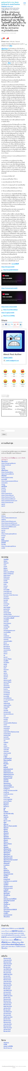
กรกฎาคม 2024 (8, 1002)
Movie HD (6, 644)
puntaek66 (7, 692)
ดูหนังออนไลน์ (5, 540)
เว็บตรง (5, 897)
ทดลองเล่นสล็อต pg (9, 787)
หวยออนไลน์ (7, 879)
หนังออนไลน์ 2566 (8, 874)
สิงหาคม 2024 (7, 1001)
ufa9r (5, 744)
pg (4, 655)
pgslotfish (6, 685)
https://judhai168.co (7, 472)
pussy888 (4, 479)
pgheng (6, 675)
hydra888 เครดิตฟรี (9, 618)
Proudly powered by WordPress (8, 1066)
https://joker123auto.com (8, 521)
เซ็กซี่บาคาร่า (7, 891)
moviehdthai (7, 650)
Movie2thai (7, 648)
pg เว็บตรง (6, 662)
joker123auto (7, 623)
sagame (3, 519)
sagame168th (7, 705)
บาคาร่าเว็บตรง (7, 801)
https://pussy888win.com (8, 526)
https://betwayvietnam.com (9, 500)
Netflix (5, 651)
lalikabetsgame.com (9, 630)
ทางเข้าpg (6, 792)
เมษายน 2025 (7, 986)
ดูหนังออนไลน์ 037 (8, 772)
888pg (5, 568)
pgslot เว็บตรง (7, 682)
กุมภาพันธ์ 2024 (8, 1011)
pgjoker (6, 676)
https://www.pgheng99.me (9, 533)
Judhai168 (6, 627)
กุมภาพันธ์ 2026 (8, 969)
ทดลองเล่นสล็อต (8, 785)
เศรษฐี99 (6, 913)
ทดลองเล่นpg (7, 783)
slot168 (6, 719)
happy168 (6, 611)
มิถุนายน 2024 (7, 1004)
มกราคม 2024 (7, 1013)
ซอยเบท (6, 762)
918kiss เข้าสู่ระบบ (9, 573)
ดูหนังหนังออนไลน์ (8, 769)
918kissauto (7, 575)
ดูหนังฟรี (3, 542)
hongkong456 (8, 614)
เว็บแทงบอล (7, 911)
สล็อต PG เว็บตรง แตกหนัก (10, 826)
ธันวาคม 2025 (7, 972)
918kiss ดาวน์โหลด (9, 571)
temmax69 (7, 739)
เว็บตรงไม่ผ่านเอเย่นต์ (9, 900)
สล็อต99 (6, 840)
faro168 (3, 544)
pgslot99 (6, 683)
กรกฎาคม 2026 (8, 960)
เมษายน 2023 (7, 1029)
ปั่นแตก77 (6, 804)
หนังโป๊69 (6, 875)
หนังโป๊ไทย (4, 486)
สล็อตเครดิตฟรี (7, 851)
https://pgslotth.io (6, 493)
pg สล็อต (6, 660)
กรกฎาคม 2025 (8, 981)
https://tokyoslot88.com (8, 498)
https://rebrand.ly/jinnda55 (9, 288)
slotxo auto (7, 726)
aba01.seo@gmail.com (12, 360)
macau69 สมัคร (8, 641)
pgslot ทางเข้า (7, 680)
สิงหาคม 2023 (7, 1022)
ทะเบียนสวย (7, 788)
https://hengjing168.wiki (8, 463)
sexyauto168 (7, 712)
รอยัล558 (6, 817)
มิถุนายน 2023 (7, 1026)
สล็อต (10, 45)
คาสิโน (5, 756)
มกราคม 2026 (7, 971)
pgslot (3, 504)
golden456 (7, 609)
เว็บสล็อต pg (7, 904)
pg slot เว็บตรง (7, 659)
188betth (6, 563)
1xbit (5, 564)
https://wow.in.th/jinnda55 (9, 306)
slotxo (5, 724)
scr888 (6, 708)
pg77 (5, 667)
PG (6, 931)
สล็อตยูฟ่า (6, 847)
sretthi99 (6, 730)
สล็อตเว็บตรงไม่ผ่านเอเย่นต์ (10, 859)
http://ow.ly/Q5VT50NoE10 (10, 269)
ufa (4, 740)
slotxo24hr (4, 482)
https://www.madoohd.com (9, 517)
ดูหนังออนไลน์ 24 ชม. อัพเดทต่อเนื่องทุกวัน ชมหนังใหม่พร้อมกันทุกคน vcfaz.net (10, 4)
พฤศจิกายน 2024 (8, 995)
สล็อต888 (4, 475)
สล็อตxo (6, 845)
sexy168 (6, 710)
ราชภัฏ (5, 819)
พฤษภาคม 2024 (8, 1006)
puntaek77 (7, 694)
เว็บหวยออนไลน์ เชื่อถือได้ (10, 909)
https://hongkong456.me (8, 546)
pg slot (3, 530)
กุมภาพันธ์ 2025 (8, 990)
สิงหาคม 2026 (7, 958)
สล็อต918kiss (7, 838)
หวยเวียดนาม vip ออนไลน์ (10, 881)
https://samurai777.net (8, 497)
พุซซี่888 (6, 811)
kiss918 (3, 491)
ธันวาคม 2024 (7, 994)
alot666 (6, 582)
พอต (5, 808)
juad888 (6, 625)
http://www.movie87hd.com (9, 523)
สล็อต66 (6, 831)
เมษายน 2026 (7, 965)
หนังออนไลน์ (7, 872)
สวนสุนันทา (7, 865)
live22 (3, 537)
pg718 (5, 666)
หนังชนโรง (6, 870)
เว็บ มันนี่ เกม (7, 895)
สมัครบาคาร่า (11, 939)
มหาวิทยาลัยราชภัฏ (9, 813)
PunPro (6, 689)
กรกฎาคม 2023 (8, 1024)
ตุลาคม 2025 (7, 976)
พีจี (4, 810)
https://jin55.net (6, 465)
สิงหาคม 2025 (7, 979)
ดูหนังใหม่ (6, 779)
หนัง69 (5, 868)
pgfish (5, 673)
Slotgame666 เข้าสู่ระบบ (10, 723)
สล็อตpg (6, 842)
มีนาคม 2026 (7, 967)
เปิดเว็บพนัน (7, 893)
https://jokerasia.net (7, 502)
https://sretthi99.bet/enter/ (12, 616)
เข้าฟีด (5, 1044)
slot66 (3, 468)
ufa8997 (6, 742)
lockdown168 (7, 637)
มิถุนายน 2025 (7, 983)
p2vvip (5, 653)
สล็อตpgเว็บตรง (8, 843)
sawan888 (6, 707)
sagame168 (7, 703)
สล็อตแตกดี (6, 863)
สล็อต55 (6, 829)
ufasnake (6, 751)
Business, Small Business (11, 595)
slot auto (6, 717)
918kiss (3, 516)
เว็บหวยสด (6, 907)
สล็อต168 (6, 827)
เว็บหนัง (5, 906)
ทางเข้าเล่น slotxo (8, 794)
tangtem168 (7, 735)
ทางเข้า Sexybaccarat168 (10, 790)
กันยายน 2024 (7, 999)
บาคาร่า (6, 795)
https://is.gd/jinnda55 (7, 312)
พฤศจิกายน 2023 (8, 1017)
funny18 (3, 490)
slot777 (6, 721)
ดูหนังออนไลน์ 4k (8, 776)
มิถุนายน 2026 (7, 962)
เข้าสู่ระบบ (6, 1042)
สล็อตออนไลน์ (7, 849)
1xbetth (3, 488)
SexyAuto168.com (8, 714)
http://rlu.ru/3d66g (9, 315)
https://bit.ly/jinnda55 (7, 266)
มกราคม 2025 (7, 992)
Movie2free (7, 646)
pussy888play (8, 698)
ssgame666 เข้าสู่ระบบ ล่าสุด (11, 731)
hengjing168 (7, 612)
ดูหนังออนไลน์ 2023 (9, 774)
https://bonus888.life (7, 474)
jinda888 (6, 619)
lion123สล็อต (7, 632)
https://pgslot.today (7, 477)
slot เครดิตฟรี (15, 263)
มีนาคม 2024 (7, 1010)
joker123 (6, 621)
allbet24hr (7, 579)
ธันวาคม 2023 (7, 1015)
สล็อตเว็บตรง (4, 48)
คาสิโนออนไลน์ (8, 758)
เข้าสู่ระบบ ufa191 (8, 886)
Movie (5, 643)
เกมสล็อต (6, 884)
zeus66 (6, 755)
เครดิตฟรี (6, 890)
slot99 (3, 466)
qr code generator (9, 699)
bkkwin (6, 586)
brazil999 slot (8, 591)
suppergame (7, 733)
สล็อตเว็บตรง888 (8, 858)
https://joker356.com (7, 495)
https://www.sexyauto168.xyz (9, 481)
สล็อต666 (6, 833)
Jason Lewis (13, 33)
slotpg (3, 484)
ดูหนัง (2, 539)
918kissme (7, 577)
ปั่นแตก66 (6, 803)
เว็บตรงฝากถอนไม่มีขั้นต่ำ (10, 899)
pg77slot (6, 669)
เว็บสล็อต (7, 396)
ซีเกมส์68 (6, 763)
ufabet (5, 746)
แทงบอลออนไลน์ (8, 915)
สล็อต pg (6, 824)
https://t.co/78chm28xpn (10, 309)
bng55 (5, 587)
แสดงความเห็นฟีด (8, 1046)
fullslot (3, 535)
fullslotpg (6, 603)
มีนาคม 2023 (7, 1031)
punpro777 (7, 691)
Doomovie (6, 598)
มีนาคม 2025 (7, 988)
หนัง (5, 867)
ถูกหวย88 (6, 781)
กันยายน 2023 (7, 1020)
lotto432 (6, 639)
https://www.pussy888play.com (10, 525)
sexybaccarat (5, 528)
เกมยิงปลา (6, 883)
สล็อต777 (6, 835)
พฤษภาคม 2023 (8, 1027)
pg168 (5, 664)
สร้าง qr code (7, 820)
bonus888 (6, 589)
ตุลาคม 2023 (7, 1018)
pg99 (5, 671)
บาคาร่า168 (7, 797)
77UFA (5, 566)
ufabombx (6, 747)
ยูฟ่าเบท (6, 815)
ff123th (5, 602)
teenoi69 (6, 737)
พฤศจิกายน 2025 (8, 974)
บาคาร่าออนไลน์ (8, 799)
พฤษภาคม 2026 (8, 963)
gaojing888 (7, 607)
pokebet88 (7, 687)
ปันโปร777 (6, 806)
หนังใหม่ (6, 877)
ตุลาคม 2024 (7, 997)
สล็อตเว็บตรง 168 (8, 856)
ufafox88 (6, 749)
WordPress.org (8, 1048)
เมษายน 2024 (7, 1008)
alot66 (5, 580)
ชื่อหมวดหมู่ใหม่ (7, 760)
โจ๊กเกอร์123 (4, 461)
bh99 (5, 584)
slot (5, 715)
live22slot (6, 635)
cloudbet (6, 596)
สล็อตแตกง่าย (7, 861)
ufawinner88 (7, 753)
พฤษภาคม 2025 (8, 985)
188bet (5, 561)
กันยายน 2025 (7, 978)
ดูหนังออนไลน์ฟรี (8, 778)
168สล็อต (6, 559)
